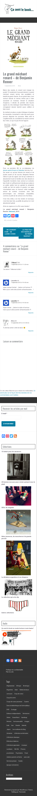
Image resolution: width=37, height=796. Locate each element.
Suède (20, 761)
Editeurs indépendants (14, 713)
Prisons (23, 749)
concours (9, 694)
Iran (12, 725)
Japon (9, 729)
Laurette (14, 301)
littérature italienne (12, 741)
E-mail (4, 413)
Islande (24, 725)
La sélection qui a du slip (10, 597)
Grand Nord (15, 717)
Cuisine (26, 701)
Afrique (18, 686)
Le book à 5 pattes (12, 220)
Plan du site (10, 672)
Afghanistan (10, 686)
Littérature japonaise (13, 745)
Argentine (10, 690)
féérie (8, 717)
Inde (8, 725)
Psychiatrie (19, 753)
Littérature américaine (21, 733)
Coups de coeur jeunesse (14, 701)
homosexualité (18, 721)
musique (24, 745)
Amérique (26, 686)
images (27, 721)
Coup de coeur (18, 694)
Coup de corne (11, 697)
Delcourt (12, 211)
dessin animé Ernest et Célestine (13, 170)
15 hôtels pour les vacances (11, 451)
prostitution (10, 753)
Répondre (30, 272)
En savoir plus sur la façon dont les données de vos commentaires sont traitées (17, 393)
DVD (8, 709)
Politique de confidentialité (14, 670)
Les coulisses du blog (19, 729)
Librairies (9, 733)
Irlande (18, 725)
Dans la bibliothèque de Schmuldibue (18, 705)
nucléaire (9, 749)
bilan (16, 690)
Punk (26, 753)
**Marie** (14, 262)
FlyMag (13, 792)
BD (5, 220)
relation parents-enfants (14, 757)
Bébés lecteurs (24, 690)
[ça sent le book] (18, 8)
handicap (24, 717)
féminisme (26, 713)
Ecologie (13, 709)
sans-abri (27, 757)
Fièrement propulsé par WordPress (15, 790)
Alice (19, 86)
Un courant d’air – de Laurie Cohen (10, 232)
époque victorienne (13, 765)
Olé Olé (16, 749)
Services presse (11, 761)
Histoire (9, 721)
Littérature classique (13, 737)
